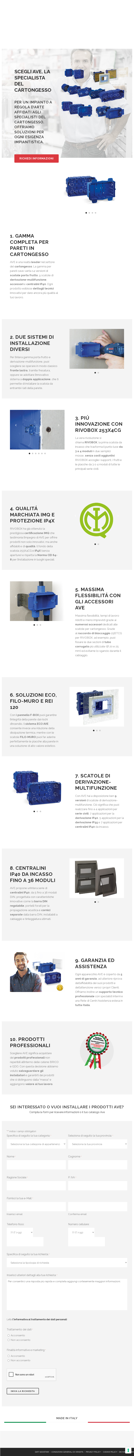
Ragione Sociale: (17, 1177)
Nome (11, 1156)
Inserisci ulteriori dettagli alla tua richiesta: (32, 1275)
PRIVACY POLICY (93, 1452)
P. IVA (72, 1177)
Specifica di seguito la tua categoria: (29, 1135)
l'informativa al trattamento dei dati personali (39, 1319)
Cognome (74, 1156)
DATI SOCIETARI (42, 1452)
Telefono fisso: (15, 1224)
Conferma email (77, 1214)
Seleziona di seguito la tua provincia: (90, 1135)
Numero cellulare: (78, 1224)
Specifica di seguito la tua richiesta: (28, 1254)
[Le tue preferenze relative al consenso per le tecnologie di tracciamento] (128, 1450)
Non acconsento (20, 1340)
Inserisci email (15, 1214)
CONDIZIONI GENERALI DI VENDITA (67, 1452)
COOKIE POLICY (110, 1452)
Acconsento (18, 1335)
